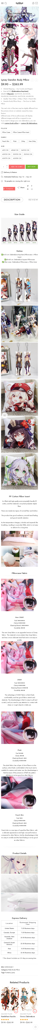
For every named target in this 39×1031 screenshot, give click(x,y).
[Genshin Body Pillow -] (19, 3)
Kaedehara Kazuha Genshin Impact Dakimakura (10, 1016)
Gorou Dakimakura (27, 1016)
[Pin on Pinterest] (27, 189)
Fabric (3, 137)
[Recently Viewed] (35, 1027)
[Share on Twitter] (27, 186)
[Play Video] (4, 26)
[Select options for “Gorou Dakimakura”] (35, 1011)
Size (2, 146)
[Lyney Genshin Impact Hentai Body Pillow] (32, 80)
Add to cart (17, 167)
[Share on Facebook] (31, 186)
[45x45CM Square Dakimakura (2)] (19, 434)
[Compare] (4, 35)
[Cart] (36, 3)
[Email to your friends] (32, 189)
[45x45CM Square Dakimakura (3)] (19, 471)
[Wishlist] (4, 31)
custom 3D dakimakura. (29, 123)
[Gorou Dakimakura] (29, 999)
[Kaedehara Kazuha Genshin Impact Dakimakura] (10, 999)
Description (12, 199)
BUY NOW (32, 167)
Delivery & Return (10, 172)
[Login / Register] (33, 3)
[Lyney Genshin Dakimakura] (36, 80)
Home (12, 16)
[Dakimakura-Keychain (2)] (19, 324)
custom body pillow (12, 123)
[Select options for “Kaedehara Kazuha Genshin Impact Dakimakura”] (16, 1011)
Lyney (13, 972)
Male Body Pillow (23, 16)
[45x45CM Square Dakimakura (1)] (19, 397)
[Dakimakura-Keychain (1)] (19, 287)
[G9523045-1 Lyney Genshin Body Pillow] (19, 49)
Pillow (4, 128)
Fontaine (8, 972)
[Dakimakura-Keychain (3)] (19, 360)
